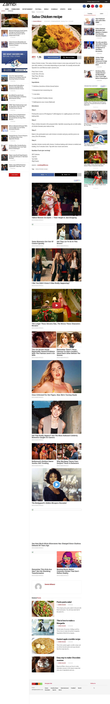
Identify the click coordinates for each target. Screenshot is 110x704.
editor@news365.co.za (37, 689)
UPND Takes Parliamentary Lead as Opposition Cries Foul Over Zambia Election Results (18, 106)
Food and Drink (56, 21)
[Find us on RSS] (100, 6)
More (69, 9)
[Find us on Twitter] (88, 6)
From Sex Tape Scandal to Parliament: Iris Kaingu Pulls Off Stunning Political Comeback (17, 77)
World (46, 9)
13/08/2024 (70, 604)
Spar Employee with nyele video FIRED (100, 20)
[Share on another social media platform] (79, 57)
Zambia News (15, 9)
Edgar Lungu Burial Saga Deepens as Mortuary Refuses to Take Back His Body (18, 156)
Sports (62, 9)
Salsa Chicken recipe (9, 23)
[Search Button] (106, 6)
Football (38, 9)
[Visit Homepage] (9, 3)
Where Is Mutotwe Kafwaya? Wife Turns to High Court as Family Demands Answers (18, 127)
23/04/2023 (47, 21)
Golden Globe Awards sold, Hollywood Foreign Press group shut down (101, 61)
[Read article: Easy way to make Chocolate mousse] (43, 664)
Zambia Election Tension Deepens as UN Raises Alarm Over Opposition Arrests (18, 137)
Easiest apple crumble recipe (68, 639)
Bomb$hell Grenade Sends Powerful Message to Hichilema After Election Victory (17, 97)
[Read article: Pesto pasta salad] (43, 609)
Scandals (54, 9)
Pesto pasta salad (64, 602)
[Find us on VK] (96, 6)
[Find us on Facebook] (84, 6)
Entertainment (27, 9)
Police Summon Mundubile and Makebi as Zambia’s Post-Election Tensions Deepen (18, 43)
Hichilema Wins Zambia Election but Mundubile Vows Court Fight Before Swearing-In (17, 147)
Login (106, 1)
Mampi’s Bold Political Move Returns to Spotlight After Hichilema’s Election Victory (16, 87)
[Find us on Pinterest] (92, 6)
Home (7, 9)
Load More (14, 174)
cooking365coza (42, 165)
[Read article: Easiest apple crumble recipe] (43, 646)
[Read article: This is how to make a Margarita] (43, 627)
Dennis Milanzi (37, 21)
